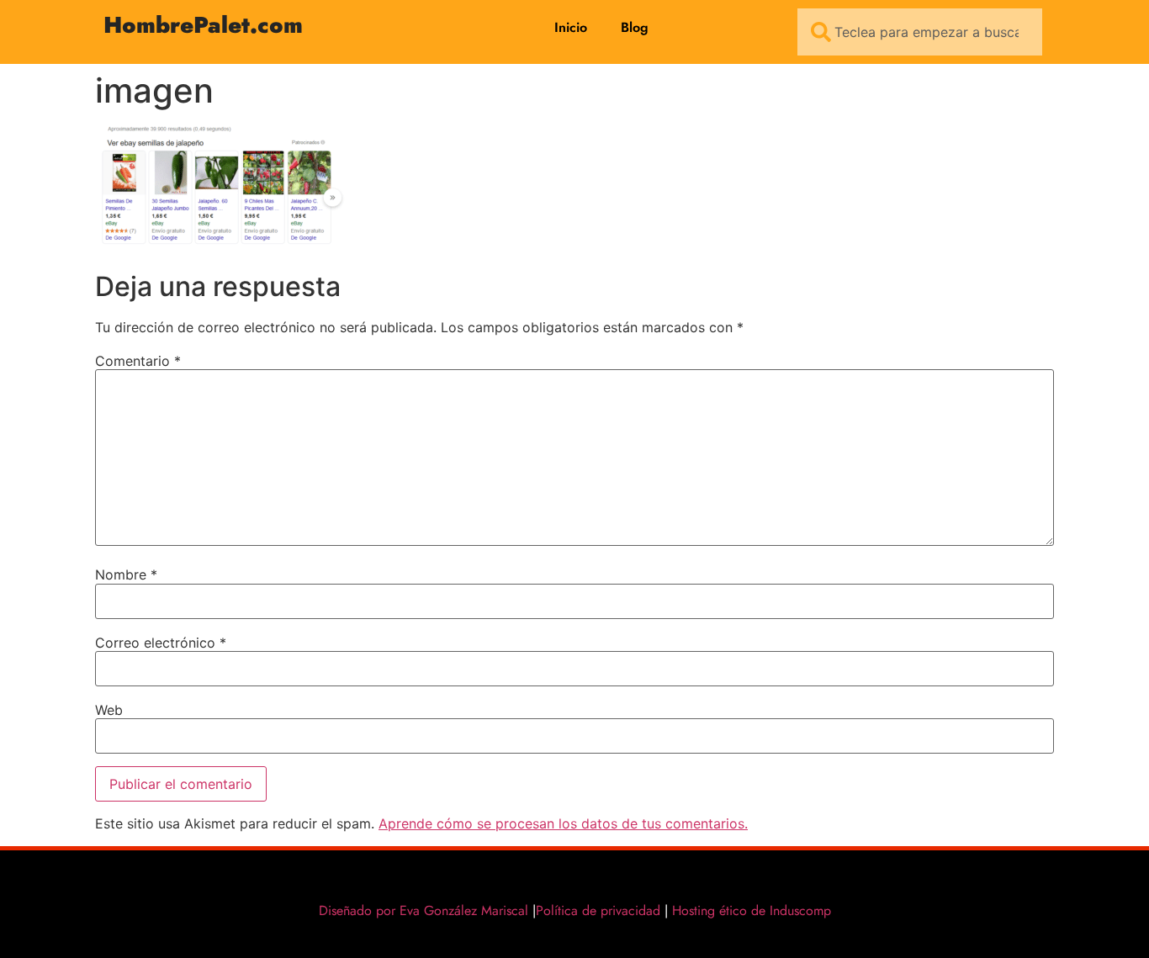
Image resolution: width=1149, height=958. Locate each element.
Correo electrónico (160, 642)
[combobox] (919, 32)
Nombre (126, 574)
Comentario (138, 361)
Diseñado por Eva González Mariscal (423, 910)
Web (109, 710)
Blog (635, 27)
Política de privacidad (598, 910)
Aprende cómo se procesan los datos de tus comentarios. (563, 823)
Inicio (570, 27)
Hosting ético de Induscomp (748, 910)
